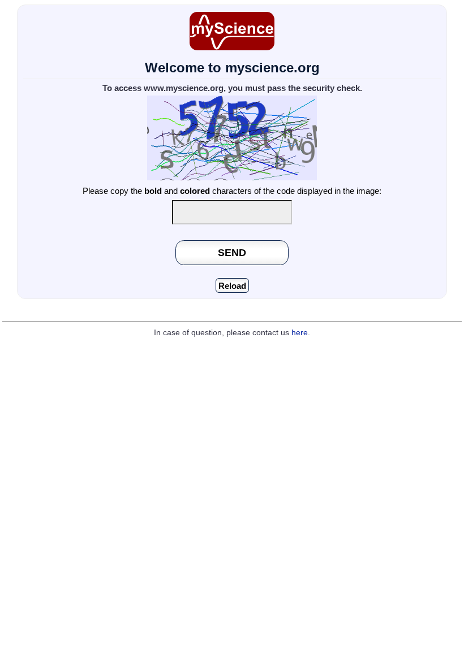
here (299, 332)
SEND (232, 252)
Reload (232, 286)
